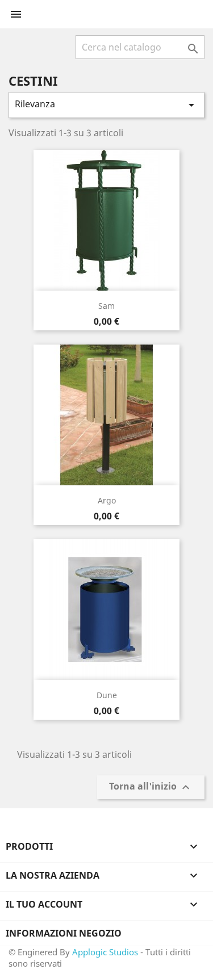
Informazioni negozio (64, 933)
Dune (107, 695)
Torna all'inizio (151, 787)
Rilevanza (106, 105)
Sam (106, 305)
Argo (107, 500)
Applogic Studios (105, 952)
